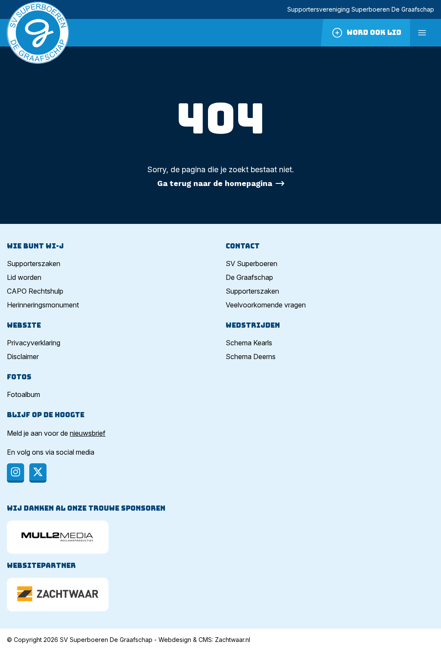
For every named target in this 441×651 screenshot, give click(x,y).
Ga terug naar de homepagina (214, 183)
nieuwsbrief (88, 433)
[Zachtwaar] (58, 594)
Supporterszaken (33, 263)
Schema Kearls (249, 342)
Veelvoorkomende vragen (266, 305)
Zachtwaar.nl (232, 639)
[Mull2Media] (58, 537)
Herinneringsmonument (43, 305)
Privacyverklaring (33, 342)
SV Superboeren (251, 263)
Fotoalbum (23, 394)
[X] (38, 473)
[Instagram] (15, 473)
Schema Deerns (251, 356)
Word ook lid (374, 32)
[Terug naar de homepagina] (38, 32)
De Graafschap (249, 277)
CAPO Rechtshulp (35, 291)
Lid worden (24, 277)
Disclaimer (23, 356)
